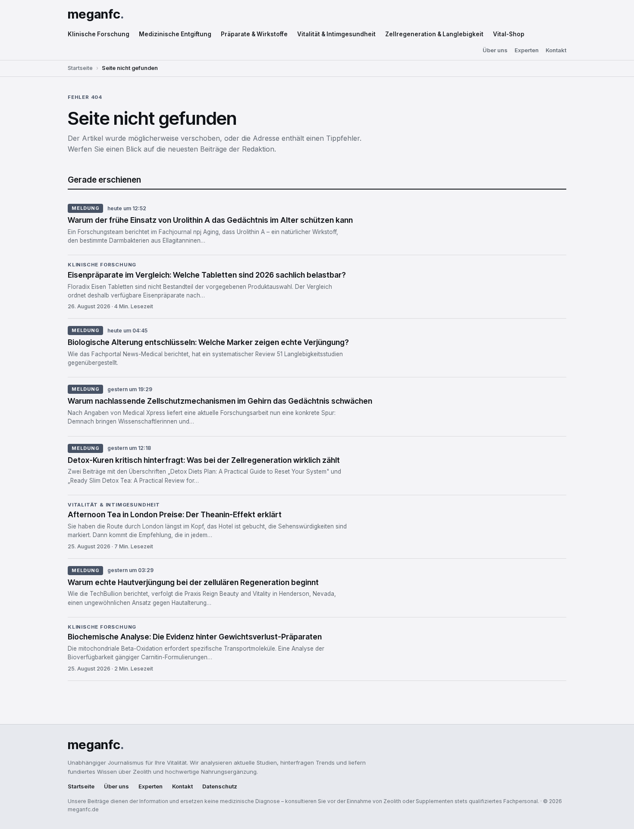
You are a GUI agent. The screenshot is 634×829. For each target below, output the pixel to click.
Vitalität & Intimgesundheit (336, 34)
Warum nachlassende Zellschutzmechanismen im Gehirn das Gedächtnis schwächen (220, 400)
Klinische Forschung (98, 34)
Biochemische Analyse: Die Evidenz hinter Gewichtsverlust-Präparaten (195, 636)
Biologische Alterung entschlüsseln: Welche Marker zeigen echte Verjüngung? (208, 342)
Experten (527, 50)
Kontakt (556, 50)
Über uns (495, 50)
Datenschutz (219, 786)
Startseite (80, 68)
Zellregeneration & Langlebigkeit (434, 34)
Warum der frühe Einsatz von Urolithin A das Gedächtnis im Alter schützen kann (210, 220)
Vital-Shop (508, 34)
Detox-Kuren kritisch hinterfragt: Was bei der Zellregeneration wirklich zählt (204, 460)
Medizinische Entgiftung (175, 34)
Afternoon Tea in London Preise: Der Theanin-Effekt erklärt (175, 514)
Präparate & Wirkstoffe (254, 34)
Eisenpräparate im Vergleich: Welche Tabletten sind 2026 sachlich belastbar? (207, 274)
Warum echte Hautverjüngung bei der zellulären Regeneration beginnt (193, 582)
